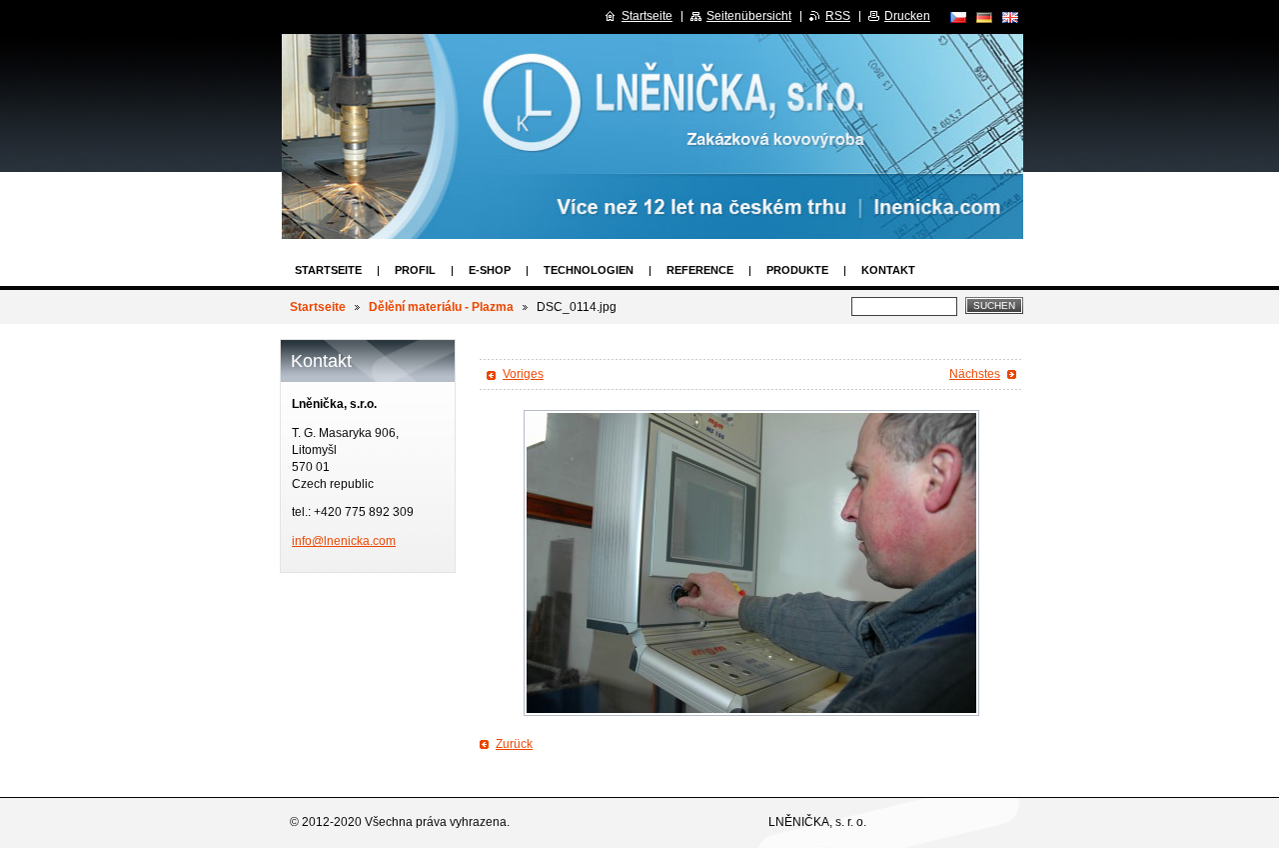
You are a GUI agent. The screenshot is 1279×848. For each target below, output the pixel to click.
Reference (699, 270)
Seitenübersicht (748, 16)
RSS (837, 16)
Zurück (514, 744)
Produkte (797, 270)
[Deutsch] (984, 17)
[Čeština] (958, 17)
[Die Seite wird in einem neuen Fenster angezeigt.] (751, 563)
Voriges (523, 374)
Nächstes (974, 374)
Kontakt (888, 270)
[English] (1010, 17)
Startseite (328, 270)
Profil (415, 270)
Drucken (907, 16)
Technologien (589, 270)
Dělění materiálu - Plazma (441, 307)
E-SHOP (490, 270)
